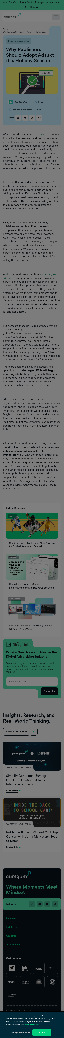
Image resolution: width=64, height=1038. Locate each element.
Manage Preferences (20, 1032)
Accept (41, 1032)
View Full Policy (32, 1024)
